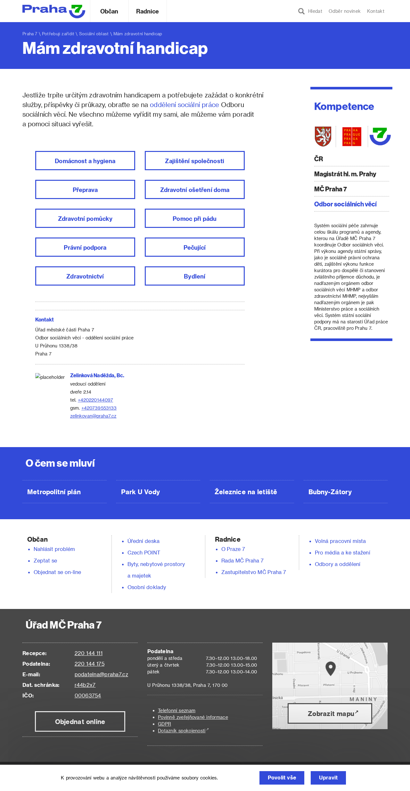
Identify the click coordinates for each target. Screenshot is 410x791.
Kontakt (375, 11)
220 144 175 (89, 664)
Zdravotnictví (85, 276)
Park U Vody (140, 491)
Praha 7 (29, 33)
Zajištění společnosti (194, 160)
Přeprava (85, 189)
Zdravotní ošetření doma (194, 189)
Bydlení (194, 276)
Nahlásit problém (54, 549)
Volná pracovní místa (340, 541)
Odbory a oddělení (337, 564)
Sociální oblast (94, 33)
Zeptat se (45, 560)
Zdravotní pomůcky (85, 218)
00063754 (88, 695)
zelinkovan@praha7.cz (93, 416)
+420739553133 (99, 408)
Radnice (147, 11)
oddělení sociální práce (184, 104)
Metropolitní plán (54, 491)
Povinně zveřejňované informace (193, 717)
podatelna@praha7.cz (101, 674)
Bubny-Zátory (330, 491)
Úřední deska (143, 541)
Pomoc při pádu (195, 218)
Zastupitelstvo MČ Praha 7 (253, 572)
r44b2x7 (85, 685)
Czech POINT (143, 552)
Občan (109, 11)
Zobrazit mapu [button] (331, 713)
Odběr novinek (345, 11)
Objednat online (80, 721)
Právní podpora (85, 247)
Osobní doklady (146, 587)
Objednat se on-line (57, 572)
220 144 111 (88, 653)
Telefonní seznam (176, 710)
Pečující (195, 247)
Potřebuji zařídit (58, 33)
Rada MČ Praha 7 (242, 560)
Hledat (313, 11)
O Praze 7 (233, 549)
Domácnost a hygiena (85, 160)
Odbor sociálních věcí (345, 204)
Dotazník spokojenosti (182, 730)
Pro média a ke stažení (342, 552)
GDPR (164, 724)
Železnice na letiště (246, 491)
